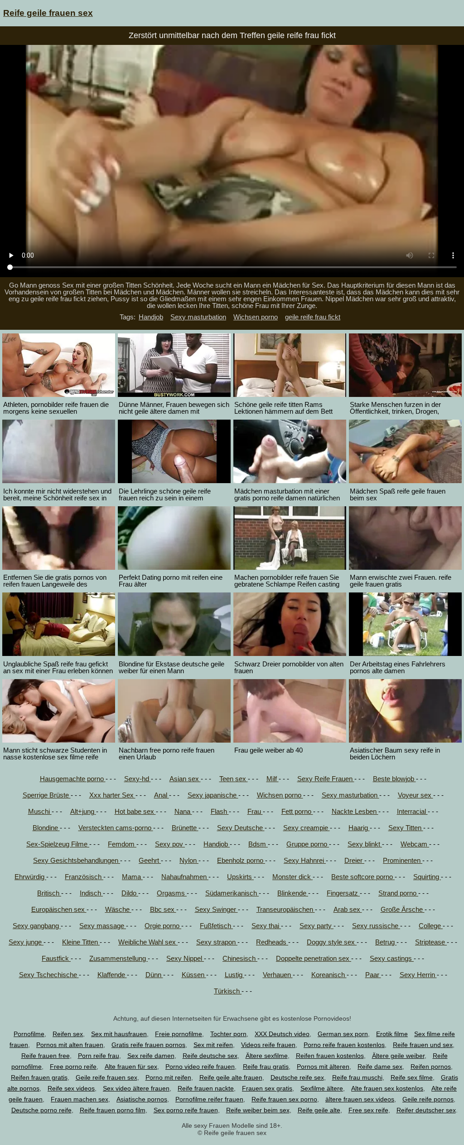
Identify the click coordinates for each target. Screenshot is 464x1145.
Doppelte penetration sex (313, 958)
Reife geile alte (319, 1110)
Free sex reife (368, 1110)
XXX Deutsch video (282, 1033)
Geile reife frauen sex (106, 1077)
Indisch (91, 893)
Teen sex (233, 779)
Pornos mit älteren (323, 1066)
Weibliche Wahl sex (148, 942)
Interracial (412, 811)
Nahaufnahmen (184, 877)
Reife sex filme (412, 1077)
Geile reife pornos (428, 1099)
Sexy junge (26, 942)
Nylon (188, 860)
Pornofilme (29, 1033)
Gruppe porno (307, 844)
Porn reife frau (98, 1055)
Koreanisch (329, 975)
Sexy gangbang (37, 926)
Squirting (427, 877)
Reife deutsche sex (210, 1055)
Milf (272, 779)
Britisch (49, 893)
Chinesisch (239, 958)
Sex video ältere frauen (136, 1088)
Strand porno (398, 893)
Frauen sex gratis (267, 1088)
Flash (220, 811)
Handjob (151, 317)
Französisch (84, 877)
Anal (161, 795)
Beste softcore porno (363, 877)
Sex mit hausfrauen (119, 1033)
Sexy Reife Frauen (325, 779)
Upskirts (240, 877)
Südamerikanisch (232, 893)
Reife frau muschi (357, 1077)
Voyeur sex (415, 795)
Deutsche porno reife (41, 1110)
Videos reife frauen (268, 1044)
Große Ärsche (403, 909)
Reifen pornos (431, 1066)
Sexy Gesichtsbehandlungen (76, 860)
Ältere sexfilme (267, 1055)
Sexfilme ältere (321, 1088)
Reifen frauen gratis (39, 1077)
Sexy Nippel (185, 958)
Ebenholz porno (241, 860)
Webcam (415, 844)
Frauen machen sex (79, 1099)
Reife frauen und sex (423, 1044)
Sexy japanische (213, 795)
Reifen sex (68, 1033)
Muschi (40, 811)
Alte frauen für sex (131, 1066)
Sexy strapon (216, 942)
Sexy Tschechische (49, 975)
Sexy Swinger (216, 909)
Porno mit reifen (168, 1077)
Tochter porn (228, 1033)
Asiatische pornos (141, 1099)
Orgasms (172, 893)
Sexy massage (102, 926)
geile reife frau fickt (312, 317)
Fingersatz (343, 893)
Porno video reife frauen (200, 1066)
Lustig (234, 975)
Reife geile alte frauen (230, 1077)
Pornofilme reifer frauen (209, 1099)
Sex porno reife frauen (186, 1110)
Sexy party (317, 926)
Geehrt (150, 860)
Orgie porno (163, 926)
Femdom (122, 844)
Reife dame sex (380, 1066)
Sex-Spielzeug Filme (57, 844)
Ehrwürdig (30, 877)
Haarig (359, 828)
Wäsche (118, 909)
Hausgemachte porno (73, 779)
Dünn (154, 975)
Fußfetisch (216, 926)
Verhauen (278, 975)
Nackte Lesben (355, 811)
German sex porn (343, 1033)
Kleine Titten (81, 942)
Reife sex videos (71, 1088)
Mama (132, 877)
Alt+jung (83, 811)
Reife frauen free (45, 1055)
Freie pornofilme (178, 1033)
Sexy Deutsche (241, 828)
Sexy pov (170, 844)
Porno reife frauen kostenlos (344, 1044)
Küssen (194, 975)
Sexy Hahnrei (305, 860)
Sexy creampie (306, 828)
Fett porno (297, 811)
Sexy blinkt (365, 844)
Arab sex (348, 909)
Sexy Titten (405, 828)
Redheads (272, 942)
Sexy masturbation (198, 317)
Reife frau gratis (266, 1066)
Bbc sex (163, 909)
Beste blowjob (394, 779)
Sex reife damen (150, 1055)
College (431, 926)
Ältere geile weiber (398, 1055)
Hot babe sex (135, 811)
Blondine (46, 828)
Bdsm (258, 844)
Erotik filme (392, 1033)
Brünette (185, 828)
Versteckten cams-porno (115, 828)
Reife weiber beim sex (258, 1110)
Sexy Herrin (418, 975)
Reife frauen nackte (206, 1088)
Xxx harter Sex (112, 795)
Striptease (431, 942)
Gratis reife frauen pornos (148, 1044)
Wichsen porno (255, 317)
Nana (183, 811)
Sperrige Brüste (47, 795)
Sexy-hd (137, 779)
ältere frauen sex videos (359, 1099)
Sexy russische (376, 926)
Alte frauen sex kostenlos (387, 1088)
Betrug (385, 942)
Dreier (354, 860)
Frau (255, 811)
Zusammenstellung (118, 958)
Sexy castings (392, 958)
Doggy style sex (332, 942)
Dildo (129, 893)
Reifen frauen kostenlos (330, 1055)
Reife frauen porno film (112, 1110)
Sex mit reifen (213, 1044)
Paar (373, 975)
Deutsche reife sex (297, 1077)
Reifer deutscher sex (426, 1110)
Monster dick (292, 877)
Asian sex (185, 779)
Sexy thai (266, 926)
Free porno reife (73, 1066)
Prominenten (402, 860)
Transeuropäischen (285, 909)
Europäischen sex (59, 909)
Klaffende (112, 975)
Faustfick (56, 958)
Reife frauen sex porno (284, 1099)
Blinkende (292, 893)
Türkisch (228, 991)
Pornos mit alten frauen (69, 1044)
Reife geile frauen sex (48, 13)
